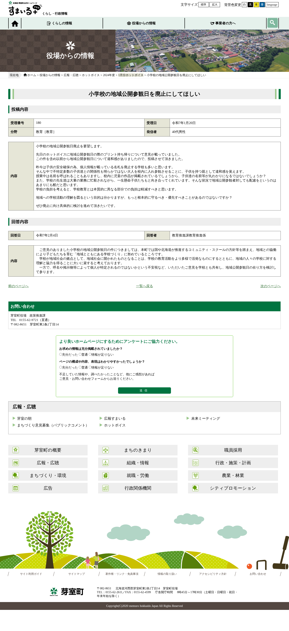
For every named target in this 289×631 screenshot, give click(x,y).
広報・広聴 (71, 75)
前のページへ (18, 286)
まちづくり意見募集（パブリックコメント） (53, 425)
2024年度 (109, 75)
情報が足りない (102, 354)
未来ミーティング (205, 419)
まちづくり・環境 (48, 475)
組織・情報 (138, 462)
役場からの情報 (144, 23)
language (272, 4)
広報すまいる (115, 419)
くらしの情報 (62, 23)
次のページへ (270, 286)
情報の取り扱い (167, 573)
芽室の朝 (24, 419)
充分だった (70, 354)
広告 (48, 488)
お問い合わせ (258, 573)
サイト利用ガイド (31, 573)
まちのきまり (138, 450)
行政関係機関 (138, 488)
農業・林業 (233, 475)
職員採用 (233, 450)
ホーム (31, 75)
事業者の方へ (225, 23)
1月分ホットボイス (130, 75)
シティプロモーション (233, 488)
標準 (203, 4)
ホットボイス (91, 75)
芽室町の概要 (47, 450)
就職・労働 (138, 475)
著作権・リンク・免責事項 (121, 573)
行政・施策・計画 (233, 462)
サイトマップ (76, 573)
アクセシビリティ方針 (213, 573)
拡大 (214, 4)
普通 (84, 354)
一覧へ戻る (144, 286)
